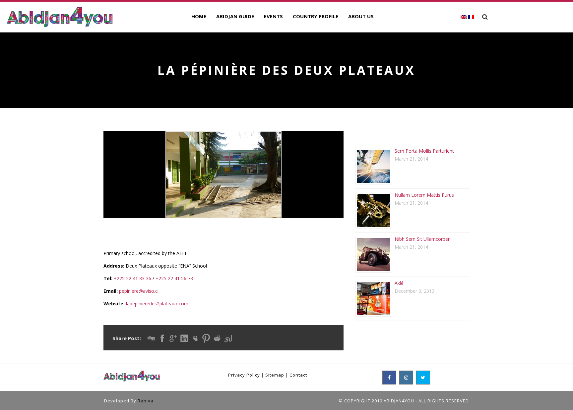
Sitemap (274, 375)
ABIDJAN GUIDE (235, 16)
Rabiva (146, 401)
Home (198, 16)
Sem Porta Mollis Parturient (424, 151)
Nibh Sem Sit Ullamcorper (422, 239)
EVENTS (273, 16)
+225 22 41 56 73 (174, 278)
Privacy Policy (244, 375)
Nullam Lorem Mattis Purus (424, 195)
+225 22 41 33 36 (132, 278)
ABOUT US (361, 16)
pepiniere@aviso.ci (139, 291)
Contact (298, 375)
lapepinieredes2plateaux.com (157, 303)
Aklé (399, 283)
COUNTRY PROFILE (315, 16)
